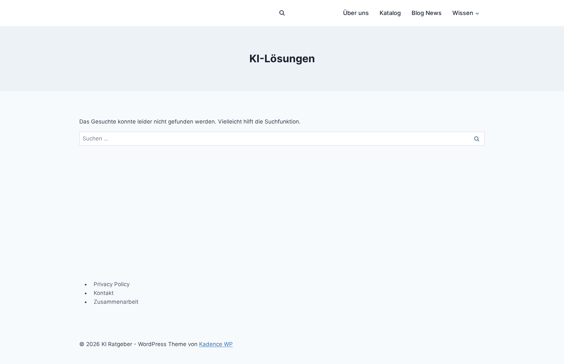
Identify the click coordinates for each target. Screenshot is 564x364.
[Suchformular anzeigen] (282, 13)
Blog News (427, 12)
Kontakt (104, 293)
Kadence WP (216, 344)
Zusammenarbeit (116, 301)
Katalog (390, 12)
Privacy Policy (112, 284)
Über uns (356, 12)
